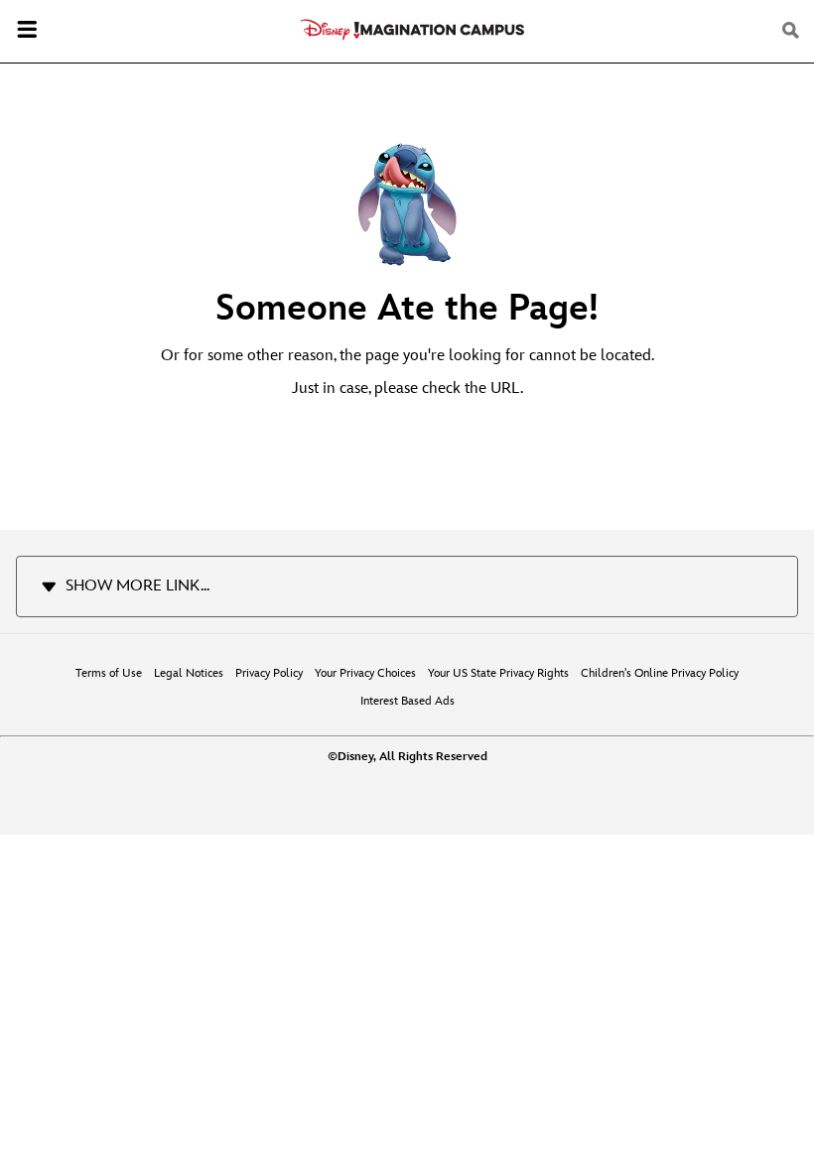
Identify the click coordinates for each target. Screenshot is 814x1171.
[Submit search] (792, 31)
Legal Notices (188, 673)
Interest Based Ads (407, 701)
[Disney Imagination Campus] (412, 30)
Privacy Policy (269, 673)
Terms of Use (108, 673)
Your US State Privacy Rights (498, 673)
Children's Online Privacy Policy (660, 673)
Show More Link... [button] (137, 586)
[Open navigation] (27, 32)
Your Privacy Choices (365, 673)
